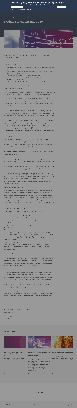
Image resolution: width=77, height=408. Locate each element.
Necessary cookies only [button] (17, 7)
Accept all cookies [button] (61, 7)
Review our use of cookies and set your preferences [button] (23, 9)
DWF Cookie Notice (58, 4)
